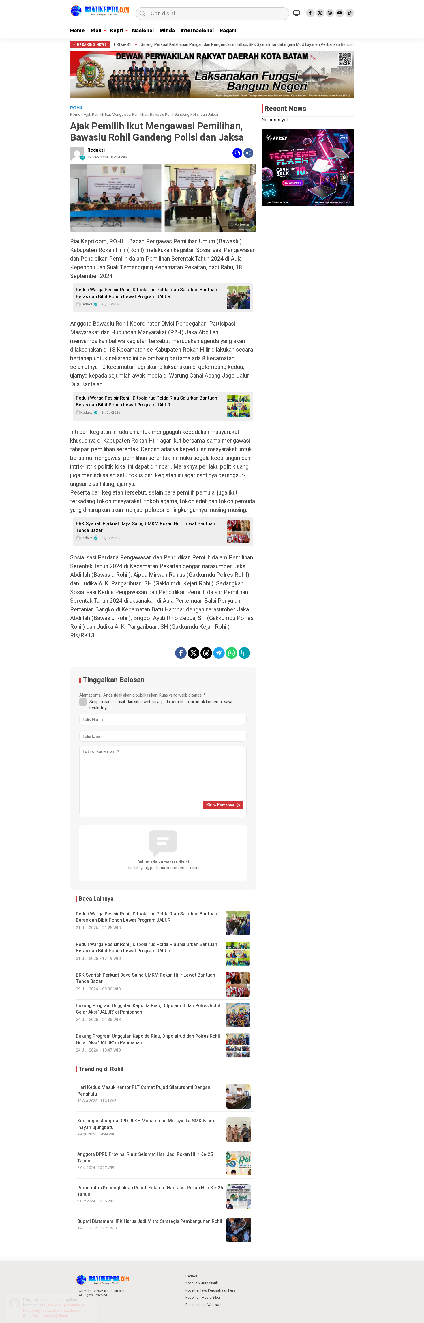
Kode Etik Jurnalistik (201, 1283)
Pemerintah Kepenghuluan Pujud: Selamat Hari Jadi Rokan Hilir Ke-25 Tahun (150, 1191)
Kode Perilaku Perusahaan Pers (210, 1290)
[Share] (248, 153)
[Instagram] (330, 13)
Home (77, 31)
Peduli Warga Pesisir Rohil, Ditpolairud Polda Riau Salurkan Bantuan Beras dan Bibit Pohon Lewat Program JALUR (146, 293)
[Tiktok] (349, 13)
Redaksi (96, 150)
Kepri (116, 31)
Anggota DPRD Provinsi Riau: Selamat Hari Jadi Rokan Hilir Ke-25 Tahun (145, 1158)
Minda (167, 31)
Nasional (143, 31)
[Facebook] (310, 13)
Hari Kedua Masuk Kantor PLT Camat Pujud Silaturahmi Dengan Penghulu (143, 1091)
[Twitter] (320, 13)
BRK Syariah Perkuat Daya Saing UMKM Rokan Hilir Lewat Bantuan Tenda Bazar (145, 527)
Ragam (228, 31)
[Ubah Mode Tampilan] (297, 13)
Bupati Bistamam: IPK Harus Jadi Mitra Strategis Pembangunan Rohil (149, 1221)
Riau (96, 31)
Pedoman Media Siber (202, 1297)
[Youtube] (339, 13)
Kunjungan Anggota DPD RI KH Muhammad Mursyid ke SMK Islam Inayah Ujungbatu (145, 1124)
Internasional (197, 31)
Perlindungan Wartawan (204, 1304)
